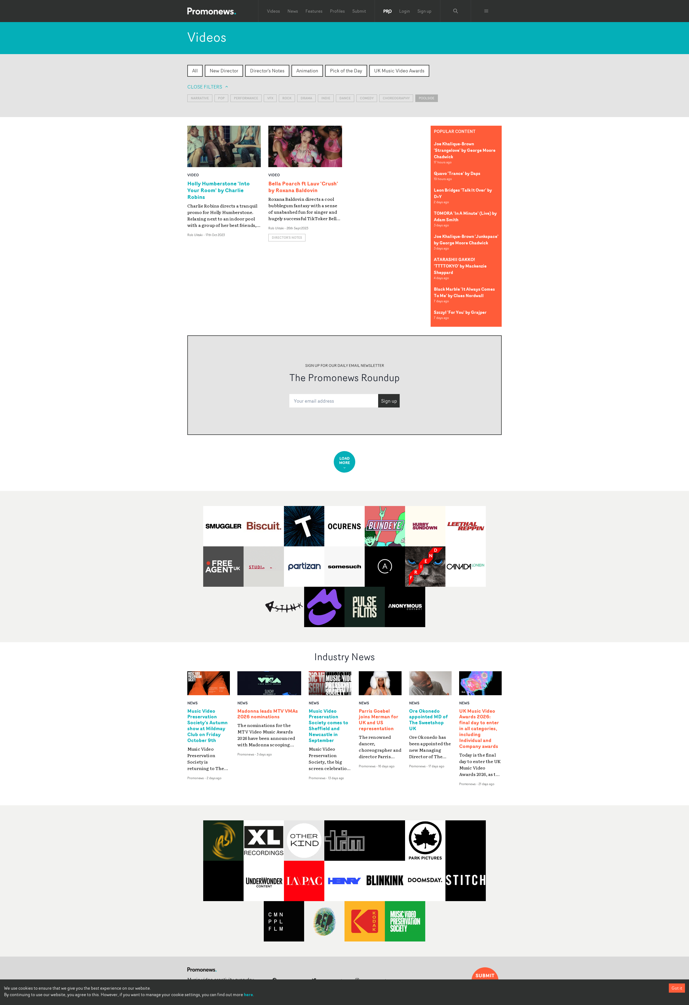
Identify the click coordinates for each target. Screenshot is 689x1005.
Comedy (367, 98)
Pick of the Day (346, 70)
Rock (286, 98)
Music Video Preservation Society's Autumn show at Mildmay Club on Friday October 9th (207, 725)
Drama (306, 98)
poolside (426, 98)
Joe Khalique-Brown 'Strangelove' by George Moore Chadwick (464, 150)
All (195, 70)
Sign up (424, 11)
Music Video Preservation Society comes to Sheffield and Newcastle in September (328, 725)
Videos (273, 11)
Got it (677, 988)
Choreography (396, 98)
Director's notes (287, 237)
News (292, 11)
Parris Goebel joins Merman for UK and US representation (378, 720)
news (192, 703)
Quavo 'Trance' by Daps (457, 173)
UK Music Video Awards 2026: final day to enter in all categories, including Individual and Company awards (479, 728)
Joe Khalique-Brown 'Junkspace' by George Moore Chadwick (466, 239)
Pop (221, 98)
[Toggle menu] (486, 11)
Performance (246, 98)
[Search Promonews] (455, 11)
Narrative (200, 98)
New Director (224, 70)
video (193, 175)
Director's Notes (267, 70)
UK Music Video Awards (399, 70)
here (248, 994)
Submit (359, 11)
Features (313, 11)
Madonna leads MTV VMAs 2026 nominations (267, 714)
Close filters (204, 86)
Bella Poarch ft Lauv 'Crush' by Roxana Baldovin (303, 187)
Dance (345, 98)
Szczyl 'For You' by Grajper (460, 312)
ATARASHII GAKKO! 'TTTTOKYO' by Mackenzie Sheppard (460, 266)
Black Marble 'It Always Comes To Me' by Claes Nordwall (464, 292)
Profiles (337, 11)
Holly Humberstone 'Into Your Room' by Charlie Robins (218, 190)
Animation (307, 70)
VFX (270, 98)
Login (404, 11)
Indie (325, 98)
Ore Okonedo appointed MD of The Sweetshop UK (428, 720)
